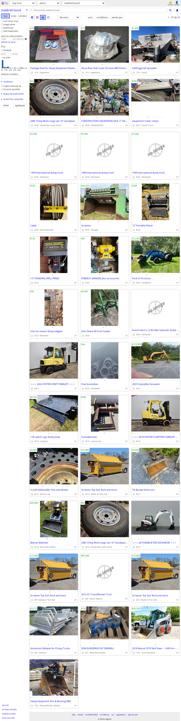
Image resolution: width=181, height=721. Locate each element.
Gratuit (7, 50)
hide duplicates (10, 31)
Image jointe (9, 24)
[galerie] (43, 17)
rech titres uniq (10, 21)
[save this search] (177, 10)
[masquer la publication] (75, 72)
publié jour (8, 27)
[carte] (48, 17)
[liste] (32, 17)
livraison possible (11, 89)
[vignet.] (37, 17)
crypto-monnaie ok (12, 86)
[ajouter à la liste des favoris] (32, 72)
